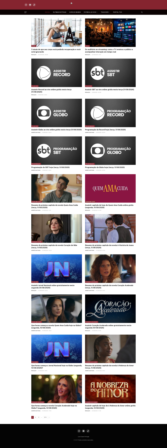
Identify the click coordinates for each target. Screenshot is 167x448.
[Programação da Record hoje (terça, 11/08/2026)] (110, 113)
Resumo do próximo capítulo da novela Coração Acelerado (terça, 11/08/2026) (109, 286)
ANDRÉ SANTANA (35, 132)
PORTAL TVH (117, 12)
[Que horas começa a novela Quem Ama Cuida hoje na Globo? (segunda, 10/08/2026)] (56, 308)
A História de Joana (91, 241)
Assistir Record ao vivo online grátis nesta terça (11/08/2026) (51, 91)
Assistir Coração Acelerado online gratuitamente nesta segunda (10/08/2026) (108, 326)
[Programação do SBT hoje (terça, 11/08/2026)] (56, 150)
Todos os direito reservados (85, 440)
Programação (90, 126)
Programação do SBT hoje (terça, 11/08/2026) (50, 167)
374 (45, 417)
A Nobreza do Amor (91, 362)
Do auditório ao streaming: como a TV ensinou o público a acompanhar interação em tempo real (109, 50)
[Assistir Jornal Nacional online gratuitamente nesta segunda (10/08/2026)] (56, 268)
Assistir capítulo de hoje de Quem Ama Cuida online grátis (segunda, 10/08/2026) (109, 206)
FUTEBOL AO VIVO (90, 12)
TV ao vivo (35, 86)
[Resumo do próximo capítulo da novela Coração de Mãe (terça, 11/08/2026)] (56, 228)
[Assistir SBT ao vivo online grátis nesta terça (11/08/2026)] (110, 73)
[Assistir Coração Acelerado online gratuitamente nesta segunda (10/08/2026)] (110, 308)
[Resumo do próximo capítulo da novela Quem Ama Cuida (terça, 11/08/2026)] (56, 188)
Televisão (35, 362)
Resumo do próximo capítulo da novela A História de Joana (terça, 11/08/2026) (109, 246)
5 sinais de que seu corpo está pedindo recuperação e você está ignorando (56, 50)
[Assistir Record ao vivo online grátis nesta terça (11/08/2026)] (56, 73)
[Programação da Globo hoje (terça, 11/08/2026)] (110, 150)
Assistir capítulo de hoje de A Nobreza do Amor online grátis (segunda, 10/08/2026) (110, 407)
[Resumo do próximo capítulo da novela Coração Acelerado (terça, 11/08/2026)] (110, 268)
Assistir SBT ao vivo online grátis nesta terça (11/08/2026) (109, 90)
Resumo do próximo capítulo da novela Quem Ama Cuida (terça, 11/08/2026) (54, 206)
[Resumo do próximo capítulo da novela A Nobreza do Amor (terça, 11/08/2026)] (110, 349)
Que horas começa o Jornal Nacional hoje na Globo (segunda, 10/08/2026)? (56, 367)
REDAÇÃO (33, 54)
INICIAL (47, 12)
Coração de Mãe (36, 241)
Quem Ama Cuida (36, 201)
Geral (33, 45)
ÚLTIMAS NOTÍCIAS (59, 12)
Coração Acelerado (92, 281)
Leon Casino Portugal (83, 436)
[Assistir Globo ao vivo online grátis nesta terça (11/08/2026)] (56, 113)
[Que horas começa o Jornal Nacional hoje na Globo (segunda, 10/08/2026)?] (56, 349)
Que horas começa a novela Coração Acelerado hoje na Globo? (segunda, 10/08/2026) (54, 407)
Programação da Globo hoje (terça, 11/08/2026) (105, 167)
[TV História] (83, 5)
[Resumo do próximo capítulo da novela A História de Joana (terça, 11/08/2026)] (110, 228)
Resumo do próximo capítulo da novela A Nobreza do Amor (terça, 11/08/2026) (109, 367)
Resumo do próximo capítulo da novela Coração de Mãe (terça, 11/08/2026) (54, 246)
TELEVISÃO (105, 12)
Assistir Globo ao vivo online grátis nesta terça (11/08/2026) (56, 130)
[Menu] (25, 12)
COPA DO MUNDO (75, 12)
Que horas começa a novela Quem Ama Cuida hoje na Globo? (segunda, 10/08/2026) (56, 326)
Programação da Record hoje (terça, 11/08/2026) (105, 130)
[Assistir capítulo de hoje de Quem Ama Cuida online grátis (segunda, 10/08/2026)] (110, 188)
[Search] (142, 12)
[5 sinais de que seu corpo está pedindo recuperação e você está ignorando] (56, 32)
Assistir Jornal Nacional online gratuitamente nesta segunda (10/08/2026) (52, 286)
